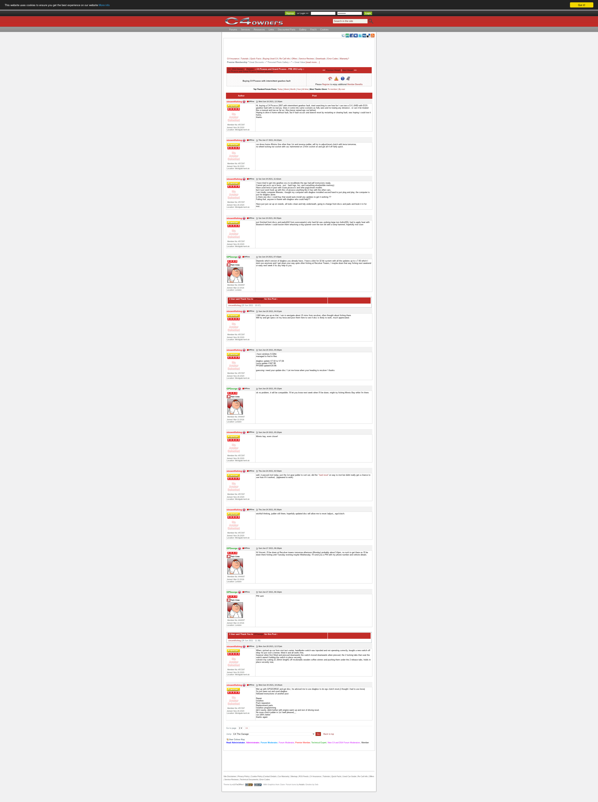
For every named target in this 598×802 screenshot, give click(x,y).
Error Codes (332, 58)
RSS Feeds (303, 776)
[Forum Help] (343, 78)
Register (326, 84)
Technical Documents (249, 779)
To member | (333, 89)
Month (293, 89)
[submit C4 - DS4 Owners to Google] (343, 35)
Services (245, 29)
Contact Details (269, 776)
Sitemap (293, 776)
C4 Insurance (233, 58)
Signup (290, 13)
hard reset (323, 475)
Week (286, 89)
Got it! (581, 5)
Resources (259, 29)
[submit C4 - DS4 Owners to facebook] (352, 35)
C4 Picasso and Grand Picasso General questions (250, 71)
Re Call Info (284, 58)
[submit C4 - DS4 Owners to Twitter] (360, 35)
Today (280, 89)
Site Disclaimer (229, 776)
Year (299, 89)
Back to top (328, 734)
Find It (313, 29)
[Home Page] (330, 78)
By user (342, 89)
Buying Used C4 (270, 58)
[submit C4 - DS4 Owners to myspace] (356, 35)
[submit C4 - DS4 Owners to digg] (364, 35)
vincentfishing (234, 305)
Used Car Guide (349, 776)
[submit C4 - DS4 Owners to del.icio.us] (368, 35)
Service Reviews (306, 58)
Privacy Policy (243, 776)
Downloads (321, 58)
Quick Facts (256, 58)
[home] (253, 21)
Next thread (347, 70)
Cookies (324, 29)
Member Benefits (355, 84)
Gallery (302, 29)
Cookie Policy (257, 776)
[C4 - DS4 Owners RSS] (373, 35)
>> (246, 728)
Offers (294, 58)
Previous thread (333, 70)
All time (305, 89)
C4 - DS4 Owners (236, 69)
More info (104, 5)
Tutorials (245, 58)
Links (271, 29)
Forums (233, 29)
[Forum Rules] (336, 78)
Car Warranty (283, 776)
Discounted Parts (286, 29)
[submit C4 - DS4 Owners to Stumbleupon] (347, 35)
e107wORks (237, 784)
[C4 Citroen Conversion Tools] (348, 78)
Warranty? (344, 58)
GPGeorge (258, 299)
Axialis (302, 784)
